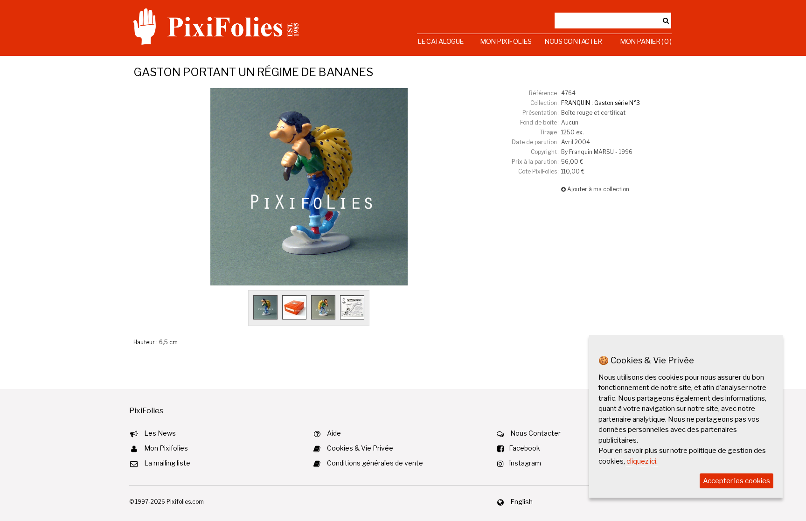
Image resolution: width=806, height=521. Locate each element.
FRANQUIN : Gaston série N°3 (600, 102)
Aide (334, 433)
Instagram (525, 463)
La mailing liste (167, 463)
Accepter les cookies (736, 481)
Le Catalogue (440, 41)
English (521, 502)
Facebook (524, 448)
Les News (160, 433)
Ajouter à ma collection (597, 189)
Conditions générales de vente (375, 463)
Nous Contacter (573, 41)
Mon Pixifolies (505, 41)
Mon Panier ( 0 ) (645, 41)
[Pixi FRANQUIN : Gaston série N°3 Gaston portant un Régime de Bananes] (309, 186)
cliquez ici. (642, 461)
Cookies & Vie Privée (360, 448)
